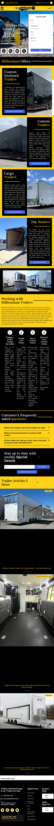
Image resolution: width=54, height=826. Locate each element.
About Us (30, 796)
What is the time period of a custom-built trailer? (22, 434)
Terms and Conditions (30, 802)
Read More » (27, 571)
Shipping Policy (31, 819)
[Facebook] (2, 810)
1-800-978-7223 (42, 3)
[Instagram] (12, 810)
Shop (28, 809)
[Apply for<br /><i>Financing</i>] (24, 51)
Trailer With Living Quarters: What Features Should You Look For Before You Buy (27, 686)
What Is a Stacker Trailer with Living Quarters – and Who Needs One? (27, 568)
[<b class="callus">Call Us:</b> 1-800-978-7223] (51, 3)
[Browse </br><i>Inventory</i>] (10, 51)
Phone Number (34, 26)
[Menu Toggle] (2, 8)
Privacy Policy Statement (31, 812)
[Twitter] (7, 810)
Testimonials (30, 793)
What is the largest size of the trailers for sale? (24, 428)
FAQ (28, 806)
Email (32, 32)
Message (33, 38)
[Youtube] (17, 810)
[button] (2, 281)
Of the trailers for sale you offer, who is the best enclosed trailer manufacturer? (25, 441)
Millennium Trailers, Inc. (9, 818)
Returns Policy (31, 816)
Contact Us (30, 799)
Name (32, 20)
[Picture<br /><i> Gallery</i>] (17, 51)
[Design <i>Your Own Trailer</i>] (4, 51)
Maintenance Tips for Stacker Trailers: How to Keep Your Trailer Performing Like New (27, 768)
